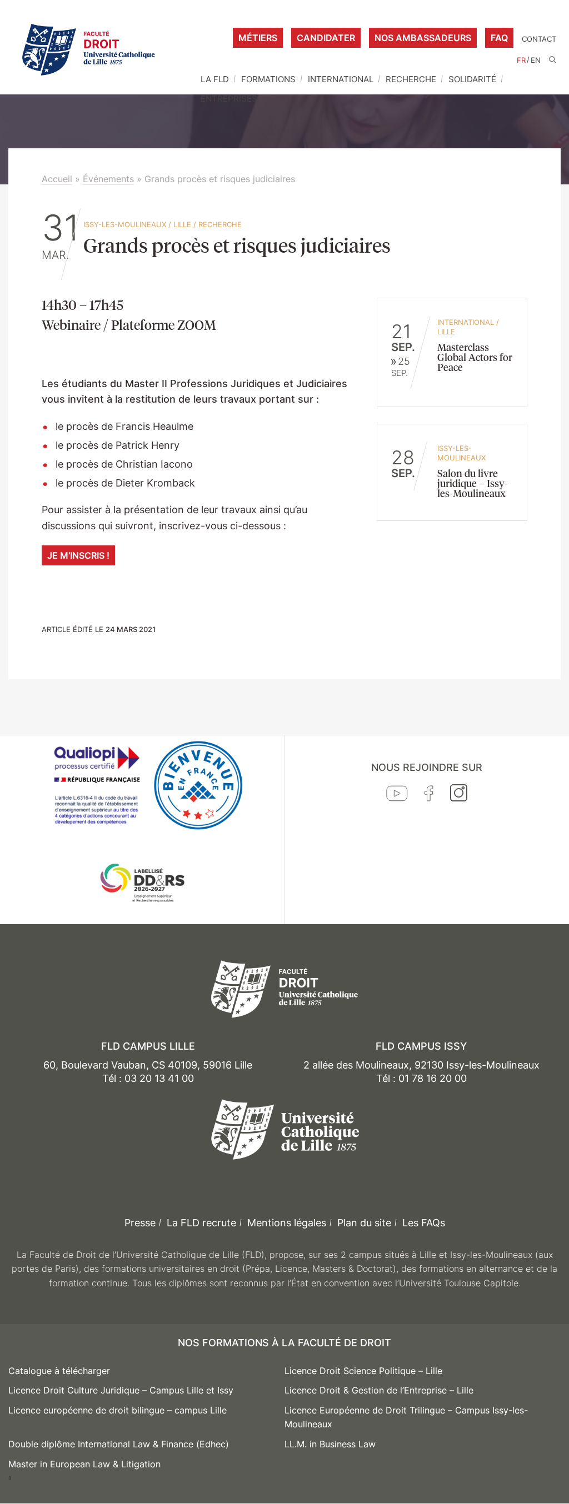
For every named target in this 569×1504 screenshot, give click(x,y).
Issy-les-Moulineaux (124, 224)
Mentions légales (286, 1223)
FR (521, 60)
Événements (108, 178)
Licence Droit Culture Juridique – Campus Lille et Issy (120, 1390)
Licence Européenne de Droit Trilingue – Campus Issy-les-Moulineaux (406, 1417)
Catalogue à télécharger (59, 1370)
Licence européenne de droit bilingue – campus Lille (117, 1410)
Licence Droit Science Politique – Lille (363, 1370)
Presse (140, 1223)
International (340, 79)
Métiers (257, 37)
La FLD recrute (201, 1223)
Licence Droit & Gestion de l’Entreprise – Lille (378, 1390)
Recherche (411, 79)
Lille (182, 224)
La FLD (215, 79)
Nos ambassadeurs (423, 37)
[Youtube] (397, 795)
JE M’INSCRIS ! (78, 555)
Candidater (326, 37)
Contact (539, 39)
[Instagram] (458, 795)
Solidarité (472, 79)
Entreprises (229, 98)
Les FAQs (423, 1223)
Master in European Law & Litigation (84, 1464)
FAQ (499, 37)
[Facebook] (429, 795)
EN (536, 60)
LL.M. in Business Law (330, 1444)
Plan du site (364, 1223)
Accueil (57, 178)
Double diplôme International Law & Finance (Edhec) (118, 1444)
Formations (268, 79)
